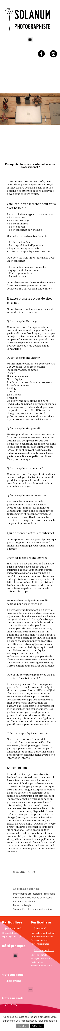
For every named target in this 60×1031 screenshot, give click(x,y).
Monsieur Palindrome (41, 965)
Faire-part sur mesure (41, 958)
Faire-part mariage (40, 940)
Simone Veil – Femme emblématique (33, 909)
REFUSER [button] (22, 1026)
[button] (30, 39)
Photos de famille (10, 933)
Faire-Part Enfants (40, 944)
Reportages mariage (11, 936)
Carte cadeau (37, 962)
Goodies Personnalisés (42, 936)
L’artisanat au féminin (24, 901)
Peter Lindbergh (22, 905)
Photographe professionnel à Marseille (34, 893)
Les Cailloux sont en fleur (43, 933)
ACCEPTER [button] (37, 1026)
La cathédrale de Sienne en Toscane (32, 897)
